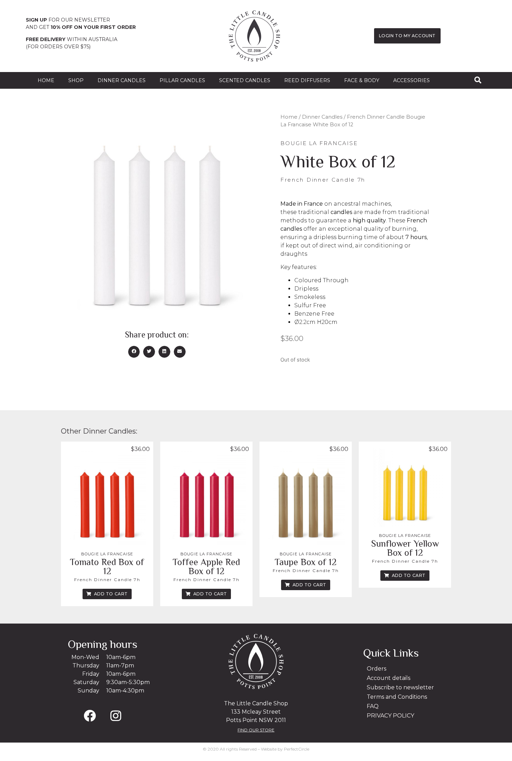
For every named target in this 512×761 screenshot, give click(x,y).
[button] (134, 352)
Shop (76, 80)
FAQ (373, 706)
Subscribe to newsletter (400, 687)
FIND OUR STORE (256, 729)
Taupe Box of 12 (305, 562)
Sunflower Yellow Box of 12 (405, 548)
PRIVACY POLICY (390, 715)
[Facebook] (89, 716)
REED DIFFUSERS (307, 80)
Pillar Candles (182, 80)
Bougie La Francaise (107, 554)
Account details (388, 678)
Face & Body (361, 80)
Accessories (411, 80)
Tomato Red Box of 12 (107, 566)
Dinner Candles (122, 80)
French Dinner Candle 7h (107, 579)
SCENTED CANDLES (244, 80)
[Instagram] (115, 716)
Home (46, 80)
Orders (376, 668)
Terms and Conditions (397, 696)
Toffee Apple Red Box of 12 (206, 566)
